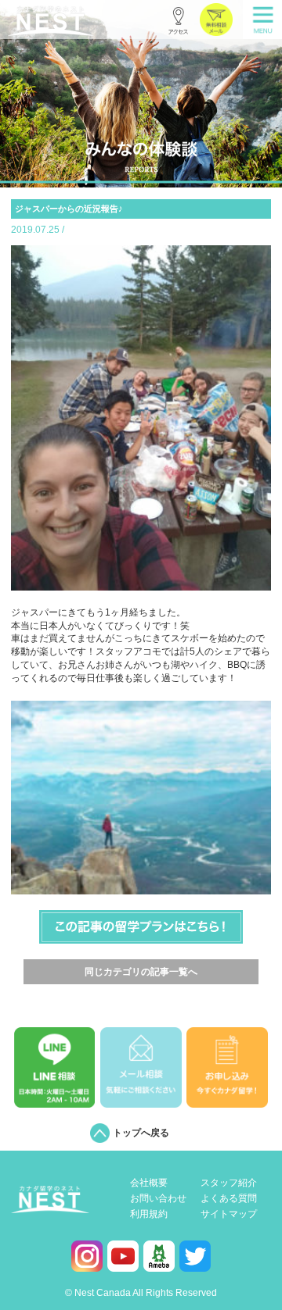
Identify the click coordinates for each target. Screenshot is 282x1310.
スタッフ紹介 (229, 1183)
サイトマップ (229, 1214)
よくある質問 (229, 1199)
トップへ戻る (141, 1132)
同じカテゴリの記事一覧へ (141, 971)
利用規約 (149, 1214)
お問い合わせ (158, 1199)
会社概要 (149, 1183)
